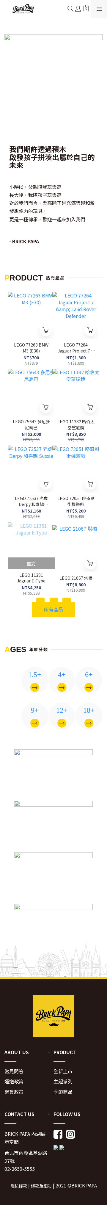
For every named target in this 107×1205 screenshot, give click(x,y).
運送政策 (13, 1081)
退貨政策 (13, 1091)
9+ (35, 710)
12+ (61, 710)
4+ (62, 675)
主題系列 (63, 1081)
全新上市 (63, 1071)
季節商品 (63, 1091)
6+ (89, 675)
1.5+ (34, 675)
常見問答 (13, 1071)
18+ (89, 710)
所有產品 (53, 609)
